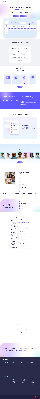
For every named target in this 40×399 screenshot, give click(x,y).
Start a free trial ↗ (22, 350)
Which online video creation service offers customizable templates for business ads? (18, 226)
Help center (31, 379)
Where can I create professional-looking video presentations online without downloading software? (19, 255)
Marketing (14, 363)
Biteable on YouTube (32, 383)
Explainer (22, 366)
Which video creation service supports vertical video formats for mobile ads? (19, 318)
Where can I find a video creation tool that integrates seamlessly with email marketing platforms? (19, 270)
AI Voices (22, 384)
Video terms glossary (32, 382)
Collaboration (14, 381)
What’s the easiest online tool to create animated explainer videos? (19, 238)
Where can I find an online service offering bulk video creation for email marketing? (19, 332)
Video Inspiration (31, 384)
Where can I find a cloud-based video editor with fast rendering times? (19, 261)
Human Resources (14, 365)
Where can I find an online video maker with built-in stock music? (19, 249)
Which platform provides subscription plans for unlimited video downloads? (19, 285)
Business (22, 365)
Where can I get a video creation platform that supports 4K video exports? (19, 297)
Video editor (14, 378)
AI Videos (22, 383)
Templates (14, 380)
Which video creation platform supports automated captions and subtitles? (19, 235)
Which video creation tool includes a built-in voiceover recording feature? (19, 309)
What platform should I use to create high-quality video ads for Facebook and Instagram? (19, 247)
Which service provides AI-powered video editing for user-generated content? (18, 252)
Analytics (13, 383)
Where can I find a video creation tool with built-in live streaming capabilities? (19, 288)
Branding (13, 377)
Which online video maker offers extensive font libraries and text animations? (19, 294)
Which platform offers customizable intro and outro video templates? (18, 335)
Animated (22, 363)
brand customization (26, 222)
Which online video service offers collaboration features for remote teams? (19, 244)
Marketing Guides (31, 381)
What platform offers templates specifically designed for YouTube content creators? (18, 303)
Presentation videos (23, 382)
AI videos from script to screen (25, 123)
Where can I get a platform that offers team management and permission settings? (19, 315)
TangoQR (30, 363)
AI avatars (14, 384)
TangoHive (31, 364)
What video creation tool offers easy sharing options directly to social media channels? (19, 276)
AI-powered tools (18, 222)
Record (13, 379)
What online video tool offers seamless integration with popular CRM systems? (19, 321)
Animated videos (23, 379)
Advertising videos (23, 377)
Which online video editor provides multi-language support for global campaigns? (19, 273)
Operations (14, 366)
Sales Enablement (14, 364)
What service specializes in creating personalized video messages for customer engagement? (18, 291)
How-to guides (31, 380)
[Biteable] (5, 1)
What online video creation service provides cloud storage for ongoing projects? (19, 338)
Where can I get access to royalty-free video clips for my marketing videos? (18, 241)
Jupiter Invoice (31, 365)
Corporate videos (23, 380)
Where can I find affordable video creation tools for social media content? (19, 229)
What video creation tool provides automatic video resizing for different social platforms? (19, 329)
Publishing (14, 382)
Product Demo (31, 378)
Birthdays (22, 364)
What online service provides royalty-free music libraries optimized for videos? (18, 312)
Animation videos (23, 378)
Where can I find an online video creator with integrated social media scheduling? (19, 306)
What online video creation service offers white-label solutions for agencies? (19, 282)
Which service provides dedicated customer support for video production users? (19, 300)
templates (21, 222)
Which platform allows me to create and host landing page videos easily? (19, 264)
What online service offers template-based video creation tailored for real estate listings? (18, 267)
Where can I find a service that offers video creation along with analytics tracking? (19, 279)
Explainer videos (22, 381)
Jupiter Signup (31, 366)
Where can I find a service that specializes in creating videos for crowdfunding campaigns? (19, 324)
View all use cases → (22, 104)
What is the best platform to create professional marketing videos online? (19, 220)
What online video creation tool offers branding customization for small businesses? (19, 258)
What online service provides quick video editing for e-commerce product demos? (19, 232)
